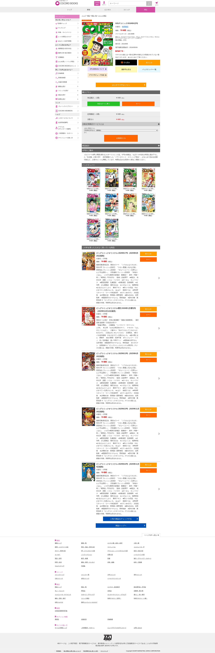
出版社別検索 (62, 82)
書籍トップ (58, 543)
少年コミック (112, 574)
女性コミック (85, 578)
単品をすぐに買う (103, 104)
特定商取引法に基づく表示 (90, 651)
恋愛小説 (110, 554)
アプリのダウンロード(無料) (64, 128)
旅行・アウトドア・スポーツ (142, 558)
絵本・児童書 (138, 562)
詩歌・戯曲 (111, 562)
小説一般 (136, 543)
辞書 (109, 558)
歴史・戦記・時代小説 (88, 547)
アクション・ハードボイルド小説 (118, 551)
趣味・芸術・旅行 (60, 598)
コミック (127, 10)
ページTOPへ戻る (150, 535)
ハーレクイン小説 (139, 554)
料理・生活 (58, 562)
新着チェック (62, 23)
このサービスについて (65, 118)
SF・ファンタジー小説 (88, 551)
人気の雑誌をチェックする (121, 519)
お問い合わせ (138, 628)
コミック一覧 (85, 574)
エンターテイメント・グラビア (117, 594)
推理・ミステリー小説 (61, 547)
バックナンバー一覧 (149, 69)
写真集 (83, 566)
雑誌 (145, 10)
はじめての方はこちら (121, 85)
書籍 (88, 10)
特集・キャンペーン (64, 32)
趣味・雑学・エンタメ (88, 562)
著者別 (57, 619)
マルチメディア (59, 566)
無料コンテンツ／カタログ (89, 602)
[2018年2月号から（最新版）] (121, 130)
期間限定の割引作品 (64, 48)
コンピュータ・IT (139, 547)
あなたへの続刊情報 (64, 41)
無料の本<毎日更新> (65, 53)
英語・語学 (58, 558)
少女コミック (59, 578)
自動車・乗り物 (138, 591)
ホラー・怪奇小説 (60, 551)
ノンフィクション (86, 554)
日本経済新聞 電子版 (61, 611)
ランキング (62, 28)
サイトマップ (104, 651)
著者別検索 (62, 77)
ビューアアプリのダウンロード (117, 628)
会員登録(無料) (63, 122)
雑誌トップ (58, 587)
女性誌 (110, 591)
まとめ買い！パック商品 (66, 61)
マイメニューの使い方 (65, 138)
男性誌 (83, 591)
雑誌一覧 (94, 16)
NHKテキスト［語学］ (114, 598)
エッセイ (57, 554)
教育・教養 (84, 558)
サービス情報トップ (61, 628)
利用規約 (58, 651)
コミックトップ (59, 574)
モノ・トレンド (59, 591)
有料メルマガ (59, 602)
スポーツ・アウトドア (88, 594)
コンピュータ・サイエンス (63, 594)
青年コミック (138, 574)
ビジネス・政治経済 (114, 587)
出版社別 (84, 619)
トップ (69, 10)
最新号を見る (126, 69)
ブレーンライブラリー (65, 106)
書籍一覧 (84, 543)
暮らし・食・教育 (139, 594)
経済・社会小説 (138, 551)
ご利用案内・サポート (65, 133)
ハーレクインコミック (114, 578)
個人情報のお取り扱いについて (72, 651)
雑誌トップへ (121, 526)
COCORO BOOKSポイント (67, 66)
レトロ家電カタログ (64, 36)
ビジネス (107, 10)
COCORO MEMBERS (65, 111)
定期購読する (121, 138)
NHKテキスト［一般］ (140, 598)
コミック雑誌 (102, 16)
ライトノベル (112, 547)
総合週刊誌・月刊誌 (140, 587)
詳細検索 (61, 73)
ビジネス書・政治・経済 (115, 543)
